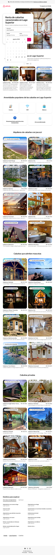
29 (24, 57)
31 (10, 60)
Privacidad (24, 552)
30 (7, 60)
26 (16, 57)
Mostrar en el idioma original (40, 2)
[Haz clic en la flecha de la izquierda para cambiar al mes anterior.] (7, 39)
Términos (30, 552)
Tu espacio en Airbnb (45, 6)
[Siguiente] (30, 64)
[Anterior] (24, 64)
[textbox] (11, 35)
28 (22, 57)
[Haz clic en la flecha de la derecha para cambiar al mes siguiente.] (24, 39)
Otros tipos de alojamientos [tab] (9, 500)
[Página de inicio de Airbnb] (6, 6)
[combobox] (18, 30)
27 (19, 57)
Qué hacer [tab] (21, 500)
